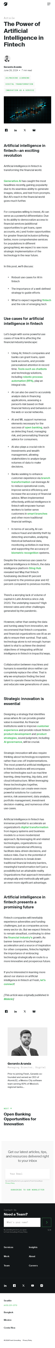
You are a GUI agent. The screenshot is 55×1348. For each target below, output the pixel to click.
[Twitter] (23, 1285)
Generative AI (12, 181)
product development (17, 734)
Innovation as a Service (20, 90)
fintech (46, 300)
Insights (33, 1247)
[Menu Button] (48, 4)
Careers (33, 1265)
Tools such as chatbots (32, 369)
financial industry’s (20, 937)
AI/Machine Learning (17, 78)
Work (6, 1256)
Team (7, 1265)
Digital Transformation (19, 84)
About (32, 1256)
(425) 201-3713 (10, 1305)
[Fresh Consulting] (5, 4)
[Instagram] (41, 1285)
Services (8, 1247)
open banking (33, 427)
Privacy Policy (10, 1183)
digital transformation (34, 827)
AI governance (13, 742)
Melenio (8, 999)
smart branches (37, 513)
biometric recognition (25, 553)
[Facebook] (14, 1285)
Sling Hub (34, 568)
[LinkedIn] (5, 1285)
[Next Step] (46, 1222)
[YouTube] (32, 1285)
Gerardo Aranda (13, 67)
